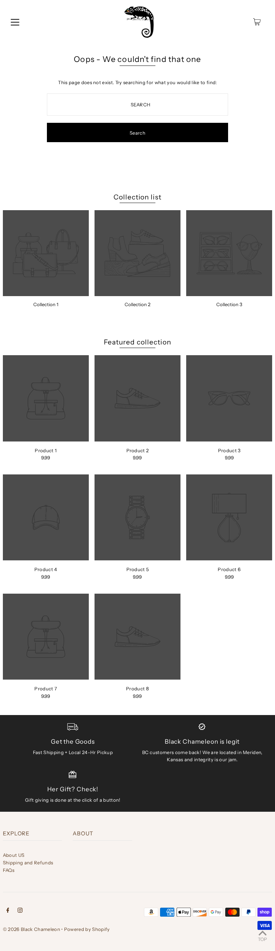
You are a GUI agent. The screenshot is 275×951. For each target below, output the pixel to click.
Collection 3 (229, 304)
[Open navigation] (15, 22)
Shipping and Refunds (28, 862)
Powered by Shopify (87, 929)
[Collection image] (46, 253)
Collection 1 (45, 304)
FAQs (8, 870)
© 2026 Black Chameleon (31, 929)
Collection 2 (137, 304)
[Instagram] (20, 911)
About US (14, 855)
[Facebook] (7, 911)
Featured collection (137, 342)
